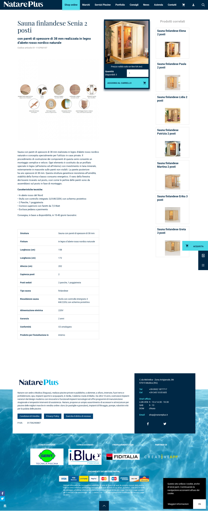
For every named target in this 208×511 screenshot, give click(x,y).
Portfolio (120, 4)
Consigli (134, 4)
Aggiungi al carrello (119, 83)
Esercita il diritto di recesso (78, 416)
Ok (199, 504)
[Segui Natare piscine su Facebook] (147, 424)
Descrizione (203, 255)
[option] (58, 100)
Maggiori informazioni (178, 504)
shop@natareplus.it (158, 415)
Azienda (158, 4)
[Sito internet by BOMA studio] (5, 506)
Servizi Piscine (103, 4)
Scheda (203, 265)
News (146, 4)
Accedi (193, 5)
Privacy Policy (52, 416)
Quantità (109, 71)
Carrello (184, 5)
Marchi (86, 4)
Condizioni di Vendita (29, 416)
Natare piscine (23, 4)
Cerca (203, 5)
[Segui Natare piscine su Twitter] (164, 424)
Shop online (71, 4)
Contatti (172, 4)
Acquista (198, 246)
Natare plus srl (39, 382)
